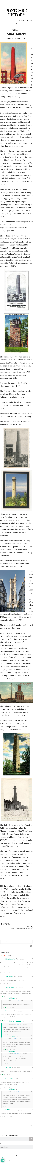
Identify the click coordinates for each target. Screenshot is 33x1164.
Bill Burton (12, 1022)
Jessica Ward (17, 1000)
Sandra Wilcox (17, 1091)
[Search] (31, 1139)
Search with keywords (9, 1135)
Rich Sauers (16, 1024)
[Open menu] (16, 24)
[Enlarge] (25, 44)
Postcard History (17, 12)
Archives (2, 1144)
